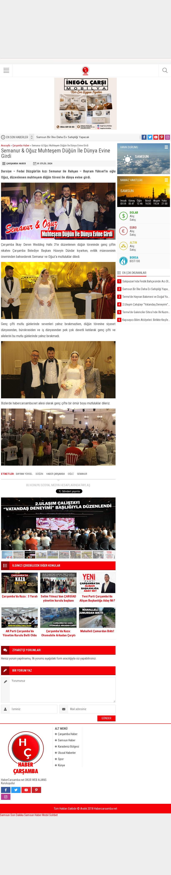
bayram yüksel (24, 473)
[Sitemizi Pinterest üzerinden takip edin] (161, 137)
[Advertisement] (85, 29)
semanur (82, 473)
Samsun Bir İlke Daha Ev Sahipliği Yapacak (62, 137)
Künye (61, 765)
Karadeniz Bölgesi (68, 746)
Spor (61, 759)
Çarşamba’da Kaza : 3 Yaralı (20, 596)
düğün (39, 473)
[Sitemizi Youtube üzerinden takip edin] (155, 137)
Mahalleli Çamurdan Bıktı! (97, 631)
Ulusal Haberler (67, 752)
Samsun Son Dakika (12, 815)
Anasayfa (5, 145)
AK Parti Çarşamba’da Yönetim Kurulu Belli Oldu (20, 633)
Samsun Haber (66, 740)
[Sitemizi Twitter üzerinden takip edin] (149, 137)
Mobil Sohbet (50, 815)
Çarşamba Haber (21, 145)
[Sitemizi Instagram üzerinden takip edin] (167, 137)
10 (109, 554)
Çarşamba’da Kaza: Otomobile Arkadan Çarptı (58, 633)
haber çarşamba (55, 473)
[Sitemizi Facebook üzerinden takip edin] (144, 137)
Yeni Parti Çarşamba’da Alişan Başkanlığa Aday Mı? (97, 598)
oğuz (71, 473)
